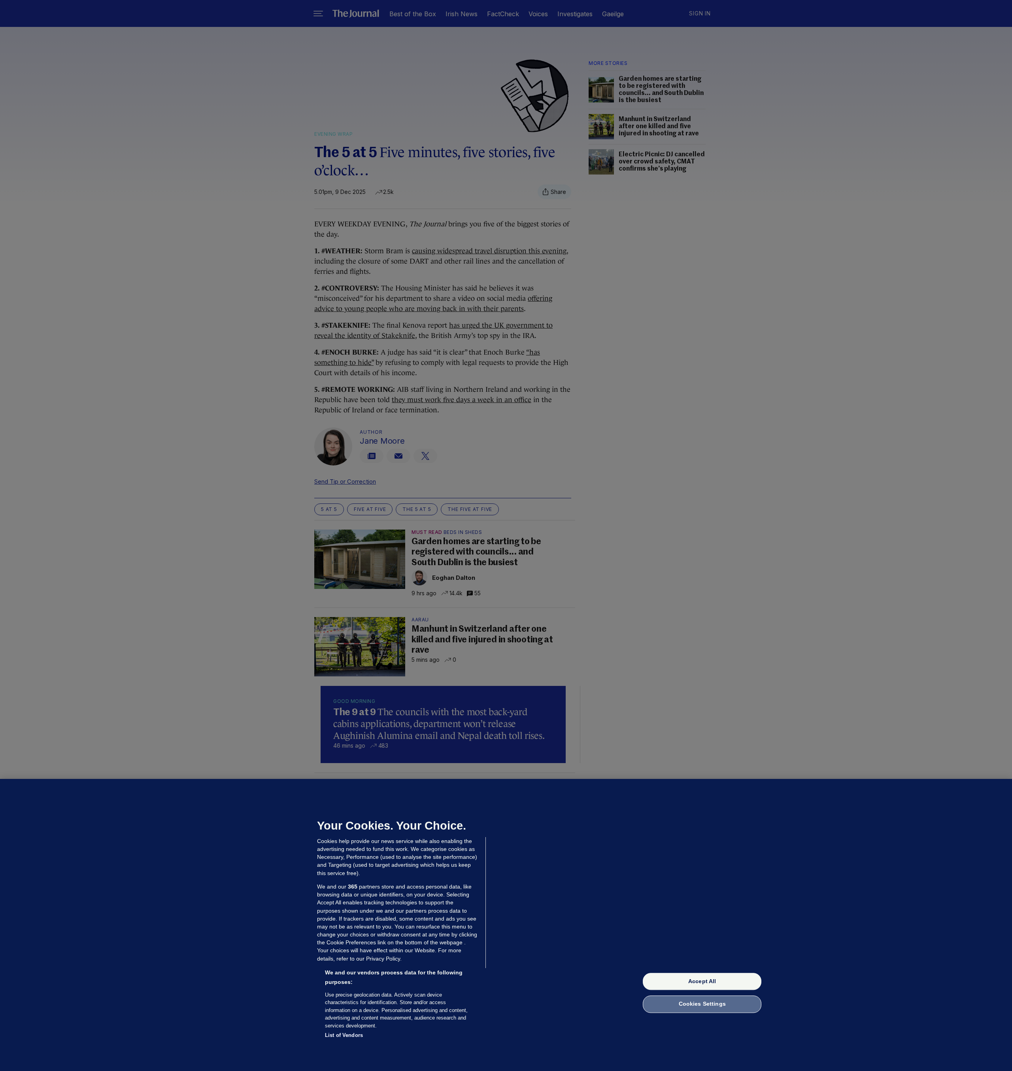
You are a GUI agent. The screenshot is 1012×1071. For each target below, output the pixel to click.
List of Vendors (344, 1035)
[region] (506, 925)
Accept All (702, 981)
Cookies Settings (702, 1004)
